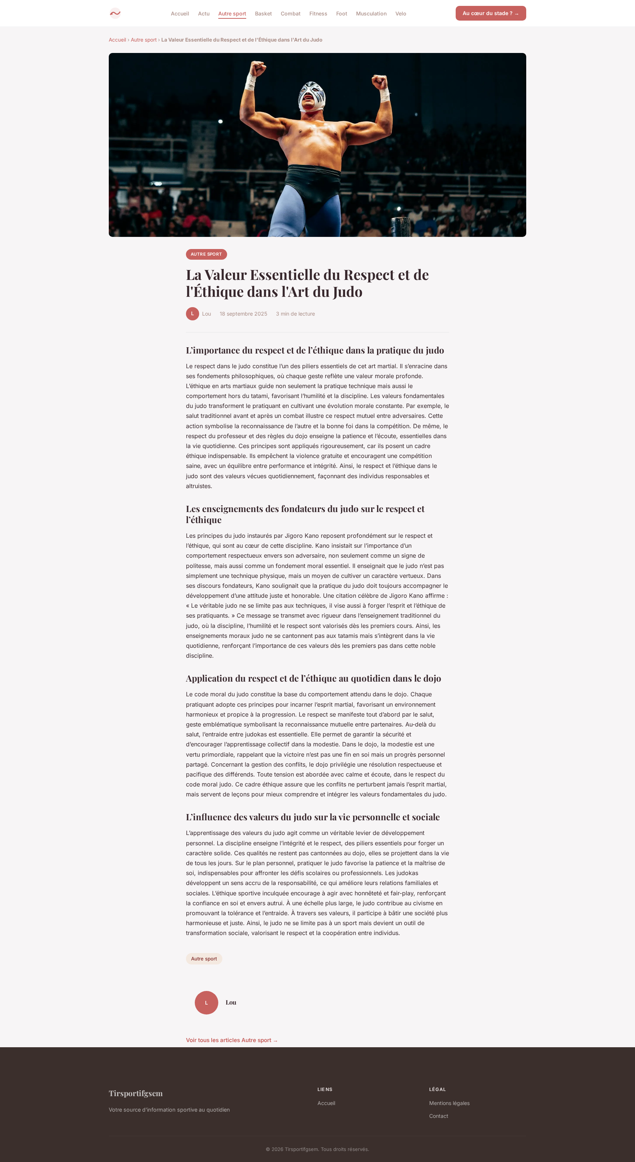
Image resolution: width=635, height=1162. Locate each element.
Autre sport (232, 13)
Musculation (371, 13)
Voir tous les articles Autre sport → (232, 1040)
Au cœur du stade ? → (491, 13)
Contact (438, 1116)
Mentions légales (449, 1103)
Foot (341, 13)
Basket (263, 13)
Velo (400, 13)
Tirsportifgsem (136, 1093)
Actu (203, 13)
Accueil (180, 13)
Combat (291, 13)
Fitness (318, 13)
